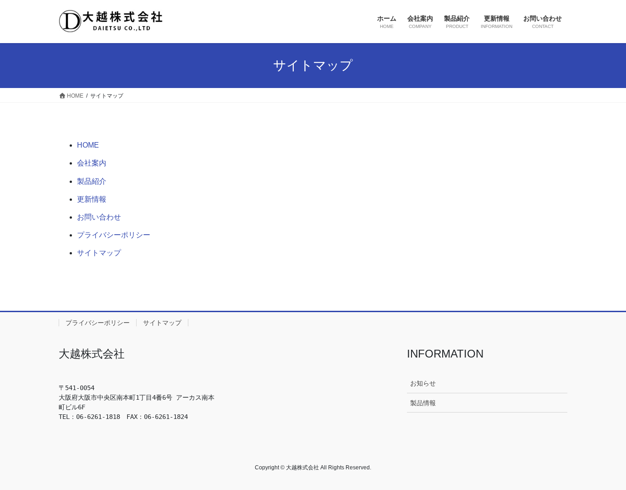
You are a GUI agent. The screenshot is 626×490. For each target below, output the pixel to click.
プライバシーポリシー (113, 235)
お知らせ (423, 383)
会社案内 (91, 163)
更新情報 (91, 199)
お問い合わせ (99, 217)
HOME (88, 145)
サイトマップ (99, 253)
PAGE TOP (602, 467)
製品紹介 (91, 181)
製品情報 (423, 403)
